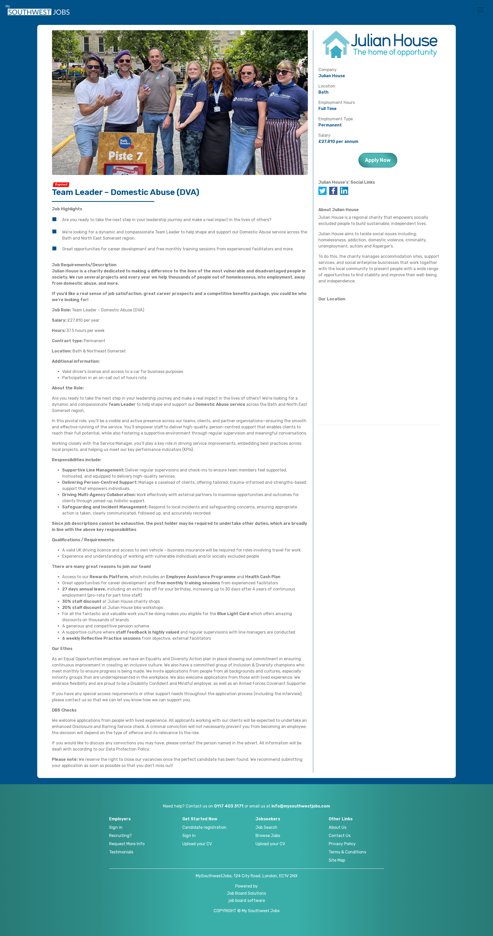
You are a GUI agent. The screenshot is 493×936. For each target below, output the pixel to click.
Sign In (189, 835)
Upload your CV (197, 843)
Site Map (337, 860)
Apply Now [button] (378, 160)
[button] (480, 10)
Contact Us (339, 835)
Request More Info (127, 843)
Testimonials (121, 852)
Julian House (331, 75)
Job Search (266, 827)
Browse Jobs (267, 835)
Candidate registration (204, 827)
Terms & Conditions (347, 852)
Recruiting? (120, 835)
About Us (337, 827)
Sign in (115, 827)
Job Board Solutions (246, 893)
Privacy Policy (342, 843)
